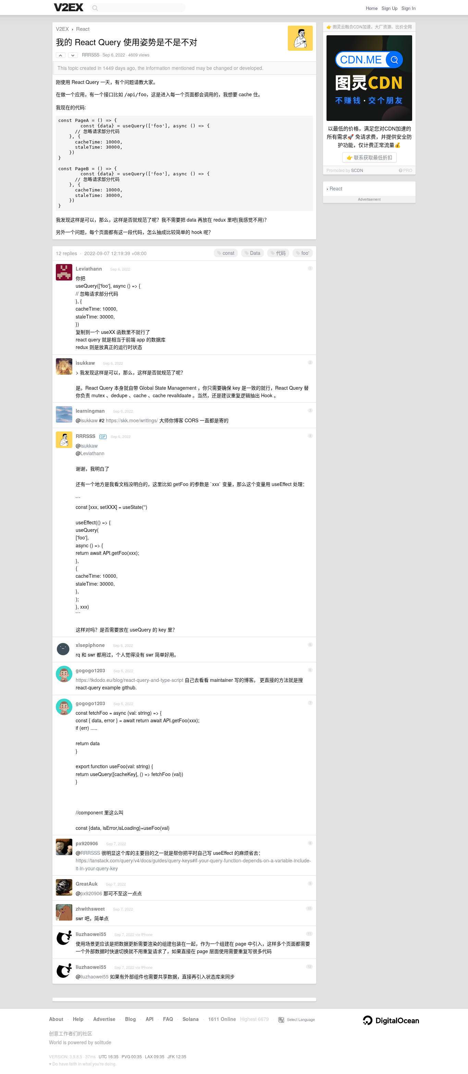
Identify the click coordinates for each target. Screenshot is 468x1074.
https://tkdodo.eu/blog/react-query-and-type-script (129, 679)
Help (78, 1018)
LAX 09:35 (154, 1056)
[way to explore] (69, 8)
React (336, 188)
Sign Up (389, 8)
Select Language (299, 1019)
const (227, 252)
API (149, 1018)
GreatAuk (87, 883)
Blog (130, 1018)
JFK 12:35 (177, 1056)
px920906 (87, 843)
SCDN (357, 170)
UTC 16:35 (109, 1056)
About (56, 1018)
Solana (191, 1018)
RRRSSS (90, 55)
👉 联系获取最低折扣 (369, 157)
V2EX (62, 28)
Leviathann (89, 268)
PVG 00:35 (132, 1056)
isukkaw (85, 362)
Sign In (409, 8)
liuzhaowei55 (91, 934)
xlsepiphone (90, 644)
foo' (304, 252)
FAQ (168, 1018)
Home (372, 8)
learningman (90, 410)
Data (254, 252)
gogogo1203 (90, 670)
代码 (280, 252)
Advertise (104, 1018)
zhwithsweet (90, 908)
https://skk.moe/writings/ (132, 420)
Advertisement (369, 199)
